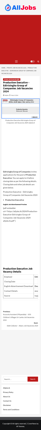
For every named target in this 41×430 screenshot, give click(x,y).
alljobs (7, 95)
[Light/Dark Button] (32, 61)
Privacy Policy (8, 392)
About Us (6, 397)
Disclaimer (7, 405)
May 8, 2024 (14, 95)
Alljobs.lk (6, 388)
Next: (22, 324)
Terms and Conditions (11, 410)
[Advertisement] (20, 37)
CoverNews (31, 423)
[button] (16, 61)
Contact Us (7, 401)
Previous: (18, 315)
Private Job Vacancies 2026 (11, 79)
